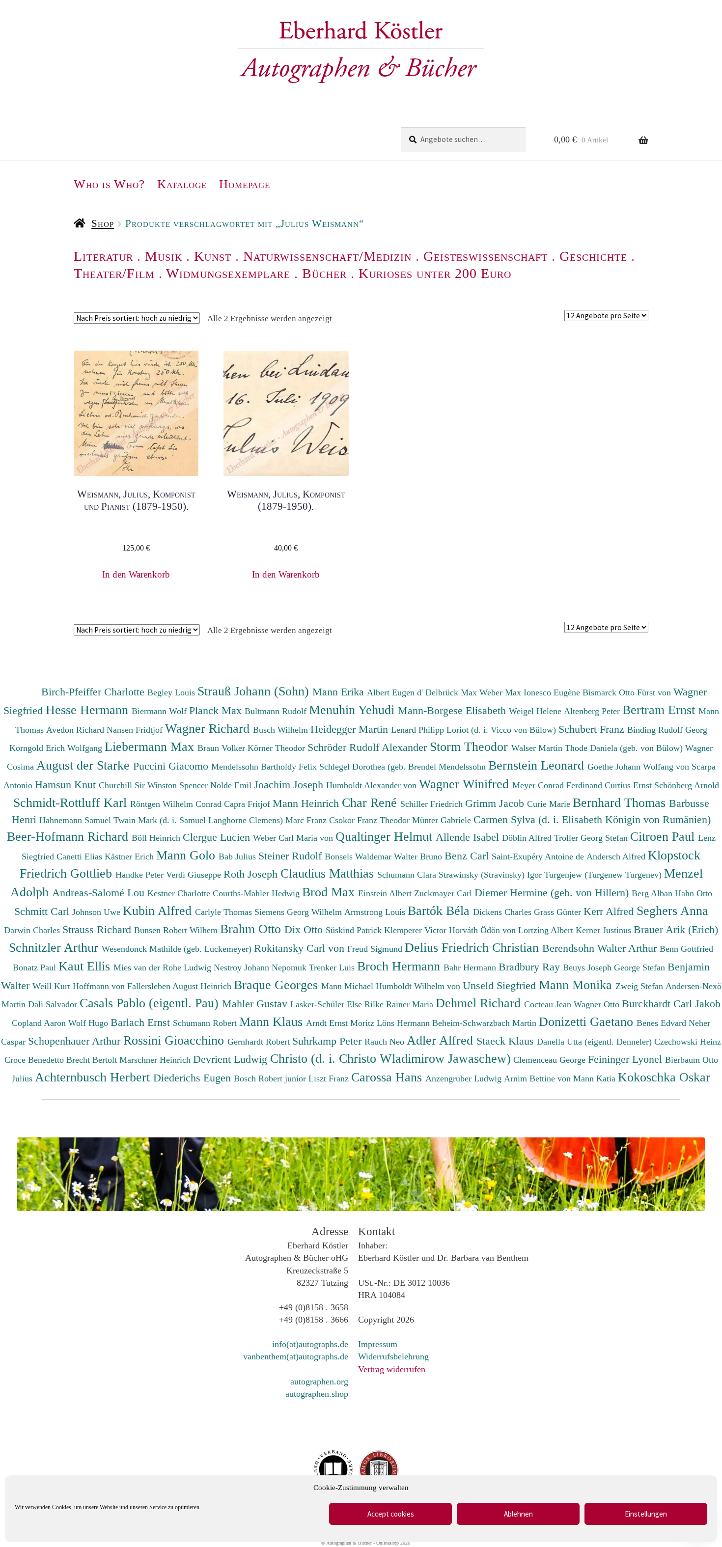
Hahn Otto (693, 893)
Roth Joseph (251, 874)
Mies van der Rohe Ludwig (163, 967)
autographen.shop (316, 1394)
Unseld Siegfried (501, 985)
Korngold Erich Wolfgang (57, 748)
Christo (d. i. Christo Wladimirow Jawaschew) (390, 1058)
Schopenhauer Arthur (75, 1041)
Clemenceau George (550, 1060)
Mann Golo (187, 855)
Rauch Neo (385, 1042)
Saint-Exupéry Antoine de (539, 856)
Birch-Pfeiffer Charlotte (94, 692)
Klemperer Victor (416, 930)
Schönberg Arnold (686, 785)
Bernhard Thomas (621, 802)
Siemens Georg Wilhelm (299, 912)
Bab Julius (238, 856)
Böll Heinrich (157, 838)
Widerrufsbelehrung (393, 1356)
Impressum (377, 1344)
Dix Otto (305, 929)
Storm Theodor (470, 746)
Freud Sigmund (376, 949)
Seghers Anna (672, 910)
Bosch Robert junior (271, 1078)
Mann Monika (577, 984)
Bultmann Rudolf (277, 711)
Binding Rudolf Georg (667, 730)
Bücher (324, 273)
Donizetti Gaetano (588, 1021)
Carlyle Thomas (224, 912)
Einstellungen (646, 1514)
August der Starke (84, 765)
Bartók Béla (440, 910)
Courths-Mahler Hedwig (257, 893)
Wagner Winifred (465, 783)
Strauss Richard (98, 929)
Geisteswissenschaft (485, 256)
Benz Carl (468, 856)
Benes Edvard (663, 1023)
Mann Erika (339, 692)
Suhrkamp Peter (328, 1041)
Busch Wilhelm (281, 730)
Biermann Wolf (160, 711)
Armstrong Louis (376, 912)
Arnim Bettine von (538, 1078)
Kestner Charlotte (180, 893)
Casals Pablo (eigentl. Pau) (151, 1002)
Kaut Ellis (85, 966)
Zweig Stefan (640, 986)
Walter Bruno (419, 856)
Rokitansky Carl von (300, 948)
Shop (102, 223)
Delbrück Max (452, 692)
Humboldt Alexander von (372, 785)
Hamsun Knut (67, 784)
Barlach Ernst (142, 1022)
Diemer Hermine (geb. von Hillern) (553, 892)
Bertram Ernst (660, 709)
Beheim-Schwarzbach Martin (485, 1023)
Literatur (103, 256)
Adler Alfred (441, 1040)
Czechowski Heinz (687, 1042)
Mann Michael (348, 986)
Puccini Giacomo (172, 766)
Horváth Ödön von (483, 930)
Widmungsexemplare (228, 273)
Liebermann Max (151, 746)
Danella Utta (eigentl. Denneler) (595, 1042)
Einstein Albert (386, 893)
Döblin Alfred (528, 838)
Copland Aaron (40, 1023)
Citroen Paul (664, 836)
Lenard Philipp (418, 730)
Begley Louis (172, 692)
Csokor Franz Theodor (370, 820)
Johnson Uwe (97, 912)
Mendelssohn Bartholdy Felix (265, 767)
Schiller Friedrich (432, 804)
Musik (163, 256)
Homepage (244, 184)
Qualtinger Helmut (385, 836)
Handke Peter (140, 875)
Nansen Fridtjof (136, 730)
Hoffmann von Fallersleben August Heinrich (152, 986)
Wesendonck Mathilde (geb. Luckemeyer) (178, 949)
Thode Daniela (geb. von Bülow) (625, 748)
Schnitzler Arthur (55, 947)
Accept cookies (390, 1514)
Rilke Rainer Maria (400, 1004)
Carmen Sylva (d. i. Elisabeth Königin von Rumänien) (592, 819)
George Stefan (640, 967)
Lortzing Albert (547, 930)
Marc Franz (307, 820)
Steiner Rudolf (291, 856)
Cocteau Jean (549, 1004)
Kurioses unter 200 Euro (435, 273)
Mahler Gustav (256, 1003)
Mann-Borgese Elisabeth (453, 710)
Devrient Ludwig (231, 1059)
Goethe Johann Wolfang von (639, 767)
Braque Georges (277, 984)
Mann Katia (595, 1078)
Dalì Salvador (54, 1004)
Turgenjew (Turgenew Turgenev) (604, 875)
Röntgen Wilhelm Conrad (177, 804)
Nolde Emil (232, 785)
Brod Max (330, 891)
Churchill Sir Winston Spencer (154, 785)
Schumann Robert (206, 1023)
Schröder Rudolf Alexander (368, 747)
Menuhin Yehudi (353, 709)
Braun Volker (222, 748)
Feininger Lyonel (626, 1059)
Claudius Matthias (328, 873)
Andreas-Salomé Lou (99, 892)
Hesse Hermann (89, 709)
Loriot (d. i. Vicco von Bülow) (502, 730)
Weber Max (501, 692)
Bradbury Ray (531, 967)
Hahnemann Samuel (76, 820)
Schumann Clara (408, 875)
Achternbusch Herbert (94, 1077)
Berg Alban (653, 893)
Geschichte (593, 256)
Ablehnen (518, 1514)
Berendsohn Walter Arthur (601, 948)
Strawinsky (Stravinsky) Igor (491, 875)
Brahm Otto (252, 928)
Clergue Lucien (218, 837)
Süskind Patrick (355, 930)
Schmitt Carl (43, 911)
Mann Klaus (272, 1021)
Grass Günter (558, 912)
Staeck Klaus (506, 1041)
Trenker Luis (333, 967)
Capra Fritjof (248, 804)
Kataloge (182, 184)
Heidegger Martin (350, 729)
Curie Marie (550, 804)
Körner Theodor (277, 748)
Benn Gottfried (686, 949)
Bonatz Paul (35, 967)
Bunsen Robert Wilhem (177, 930)
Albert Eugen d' (396, 692)
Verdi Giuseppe (194, 875)
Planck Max (217, 710)
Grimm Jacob (496, 803)
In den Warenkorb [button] (136, 574)
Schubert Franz (592, 729)
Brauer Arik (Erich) (676, 929)
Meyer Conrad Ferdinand (558, 785)
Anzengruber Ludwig (464, 1078)
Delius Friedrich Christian (473, 947)
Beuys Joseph (588, 967)
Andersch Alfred (617, 856)
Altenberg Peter (593, 711)
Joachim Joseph (290, 784)
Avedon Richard (76, 730)
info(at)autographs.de (310, 1344)
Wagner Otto (598, 1004)
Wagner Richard (209, 728)
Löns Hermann (404, 1023)
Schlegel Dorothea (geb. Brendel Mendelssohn (402, 767)
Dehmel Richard (480, 1002)
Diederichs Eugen (193, 1078)
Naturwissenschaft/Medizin (327, 256)
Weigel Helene (536, 711)
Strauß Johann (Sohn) (254, 691)
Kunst (212, 256)
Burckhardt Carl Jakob (671, 1003)
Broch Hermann (400, 966)
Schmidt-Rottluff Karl (71, 802)
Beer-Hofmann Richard (69, 836)
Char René (371, 802)
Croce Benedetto (35, 1060)
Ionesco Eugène (553, 692)
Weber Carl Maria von (294, 838)
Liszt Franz (329, 1078)
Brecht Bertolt (92, 1060)
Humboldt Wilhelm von (419, 986)
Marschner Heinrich (156, 1060)
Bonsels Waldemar (359, 856)
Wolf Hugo (89, 1023)
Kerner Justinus (605, 930)
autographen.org (319, 1381)
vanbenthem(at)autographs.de (295, 1356)
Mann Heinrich (307, 803)
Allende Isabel (469, 837)
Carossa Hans (388, 1077)
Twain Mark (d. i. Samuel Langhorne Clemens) (198, 820)
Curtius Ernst (629, 785)
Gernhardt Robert (259, 1042)
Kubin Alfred (159, 910)
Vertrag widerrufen (391, 1369)
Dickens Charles (503, 912)
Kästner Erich (130, 856)
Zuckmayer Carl (444, 893)
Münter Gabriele (442, 820)
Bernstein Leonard (537, 765)
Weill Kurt (52, 986)
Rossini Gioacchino (175, 1040)
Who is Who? (109, 184)
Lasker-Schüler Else (327, 1004)
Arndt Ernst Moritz (341, 1023)
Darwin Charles (33, 930)
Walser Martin (538, 748)
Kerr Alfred (610, 911)
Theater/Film (114, 273)
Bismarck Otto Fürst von (628, 692)
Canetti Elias (80, 856)
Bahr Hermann (471, 967)
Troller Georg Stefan (592, 838)
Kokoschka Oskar (664, 1077)
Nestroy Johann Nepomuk (261, 967)
